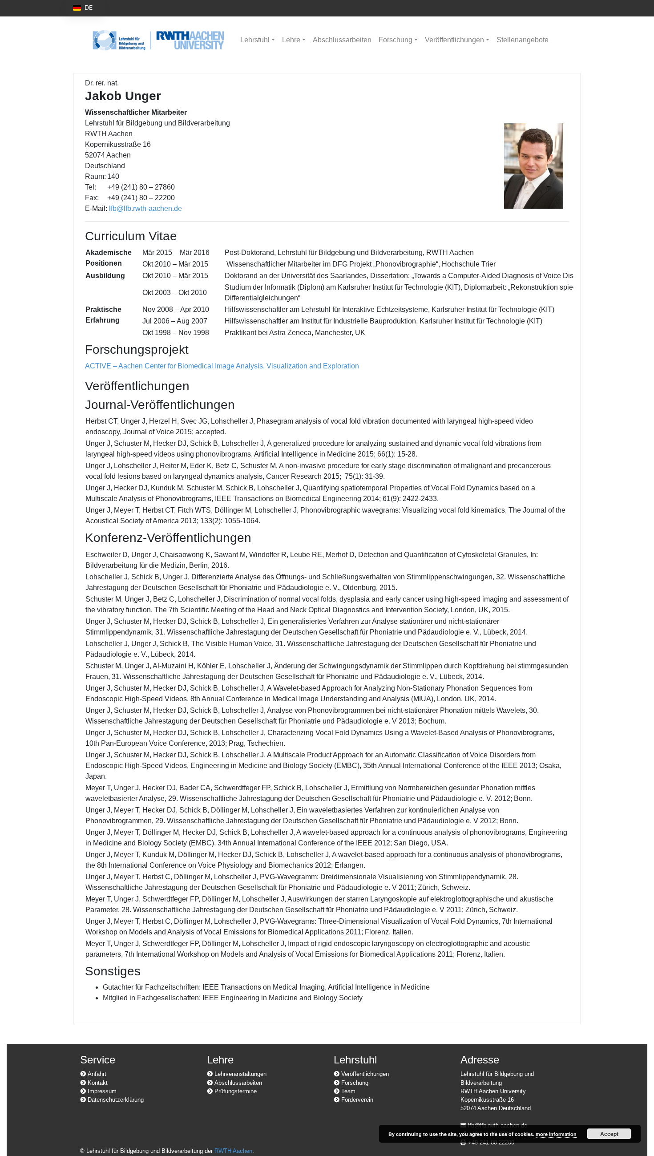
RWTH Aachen (233, 1151)
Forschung (395, 40)
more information (556, 1134)
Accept (609, 1134)
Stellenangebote (523, 40)
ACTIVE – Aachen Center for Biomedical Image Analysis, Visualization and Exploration (222, 366)
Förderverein (356, 1099)
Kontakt (97, 1082)
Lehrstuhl (255, 40)
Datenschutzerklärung (115, 1099)
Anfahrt (96, 1074)
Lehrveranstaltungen (239, 1074)
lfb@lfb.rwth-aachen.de (145, 208)
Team (347, 1091)
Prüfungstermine (235, 1091)
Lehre (291, 40)
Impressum (101, 1091)
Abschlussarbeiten (342, 40)
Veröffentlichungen (454, 40)
